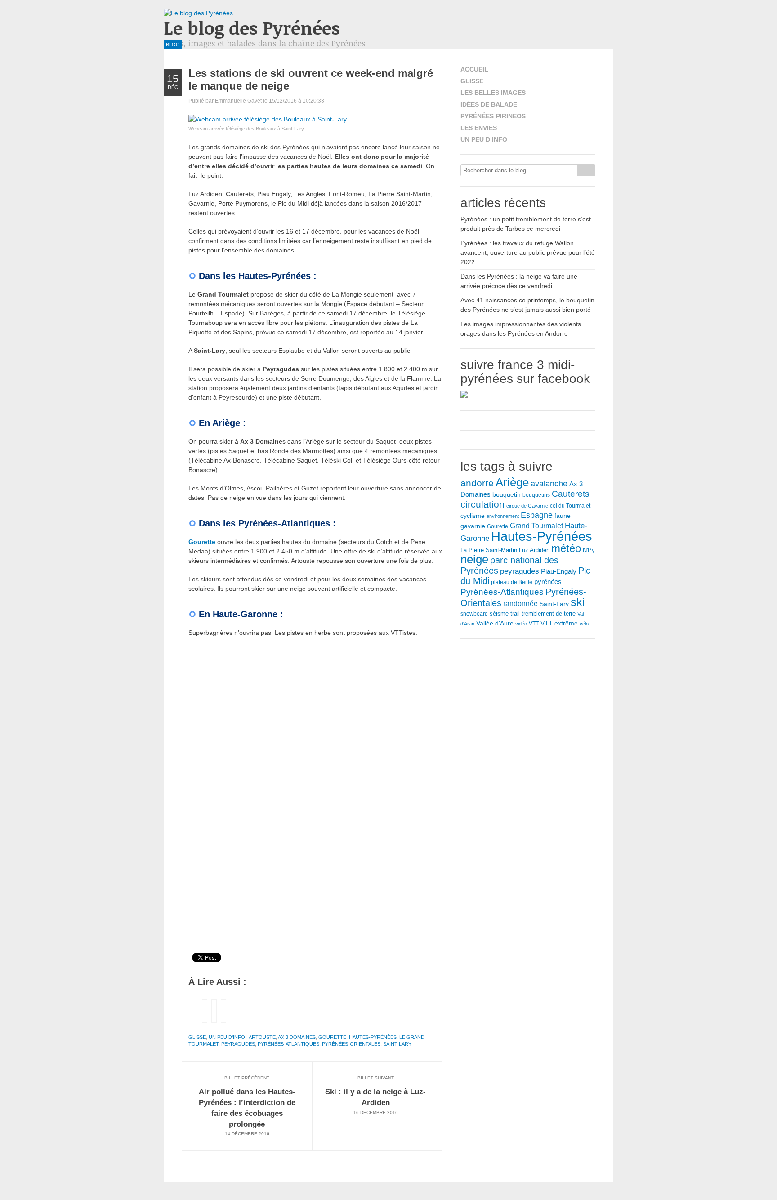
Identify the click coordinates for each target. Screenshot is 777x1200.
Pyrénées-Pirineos (493, 116)
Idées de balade (488, 104)
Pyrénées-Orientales (351, 1044)
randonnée (520, 603)
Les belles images (493, 92)
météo (566, 548)
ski (578, 602)
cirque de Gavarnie (527, 505)
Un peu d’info (483, 139)
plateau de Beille (511, 582)
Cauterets (570, 494)
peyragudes (238, 1044)
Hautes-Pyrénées (373, 1037)
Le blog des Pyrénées (252, 27)
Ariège (512, 482)
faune (562, 515)
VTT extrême (559, 623)
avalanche (549, 483)
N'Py (589, 550)
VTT (534, 623)
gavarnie (472, 526)
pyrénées (548, 581)
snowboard (474, 614)
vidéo (521, 623)
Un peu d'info (227, 1037)
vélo (584, 623)
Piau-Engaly (558, 571)
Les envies (478, 127)
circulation (482, 504)
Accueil (474, 69)
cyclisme (472, 515)
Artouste (262, 1037)
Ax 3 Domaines (297, 1037)
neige (474, 559)
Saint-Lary (397, 1044)
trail (515, 613)
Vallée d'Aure (495, 623)
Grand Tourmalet (536, 525)
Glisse (197, 1037)
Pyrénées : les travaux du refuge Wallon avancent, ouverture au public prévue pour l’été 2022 (527, 252)
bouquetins (536, 495)
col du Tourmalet (570, 506)
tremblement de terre (549, 614)
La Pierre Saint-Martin (488, 550)
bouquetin (506, 494)
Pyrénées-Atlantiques (288, 1044)
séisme (499, 613)
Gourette (201, 541)
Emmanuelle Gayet (238, 101)
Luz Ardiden (534, 550)
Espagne (537, 515)
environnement (503, 516)
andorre (477, 483)
